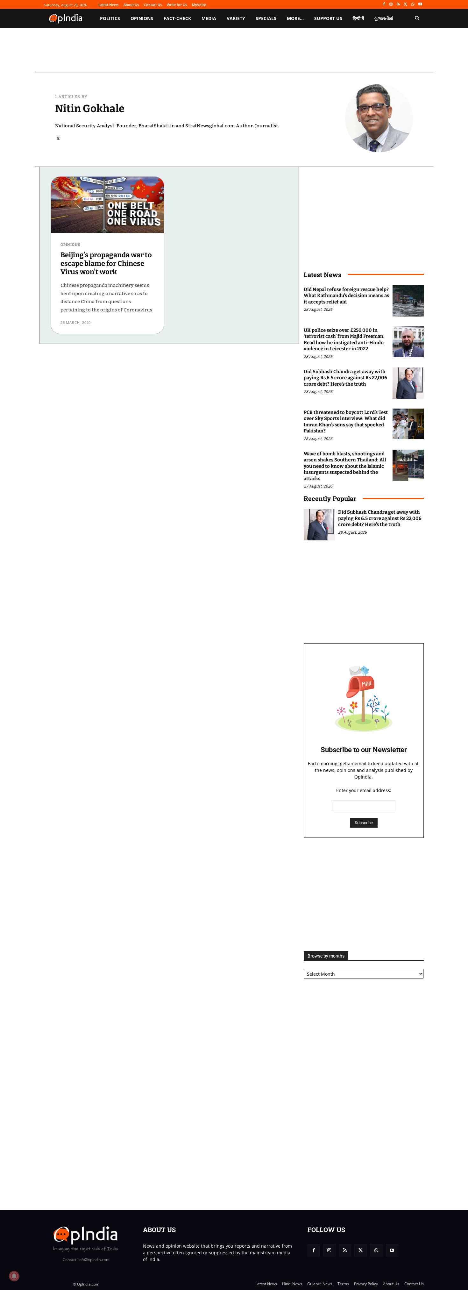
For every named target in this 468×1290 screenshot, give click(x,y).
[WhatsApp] (412, 4)
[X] (405, 4)
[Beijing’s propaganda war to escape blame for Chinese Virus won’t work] (107, 205)
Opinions (70, 244)
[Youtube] (420, 4)
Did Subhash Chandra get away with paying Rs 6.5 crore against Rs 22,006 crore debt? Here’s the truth (345, 378)
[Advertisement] (364, 894)
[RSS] (398, 4)
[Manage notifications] (14, 1276)
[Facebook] (383, 4)
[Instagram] (391, 4)
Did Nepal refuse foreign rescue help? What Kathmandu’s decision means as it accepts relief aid (346, 296)
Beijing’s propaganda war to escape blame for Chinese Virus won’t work (106, 263)
